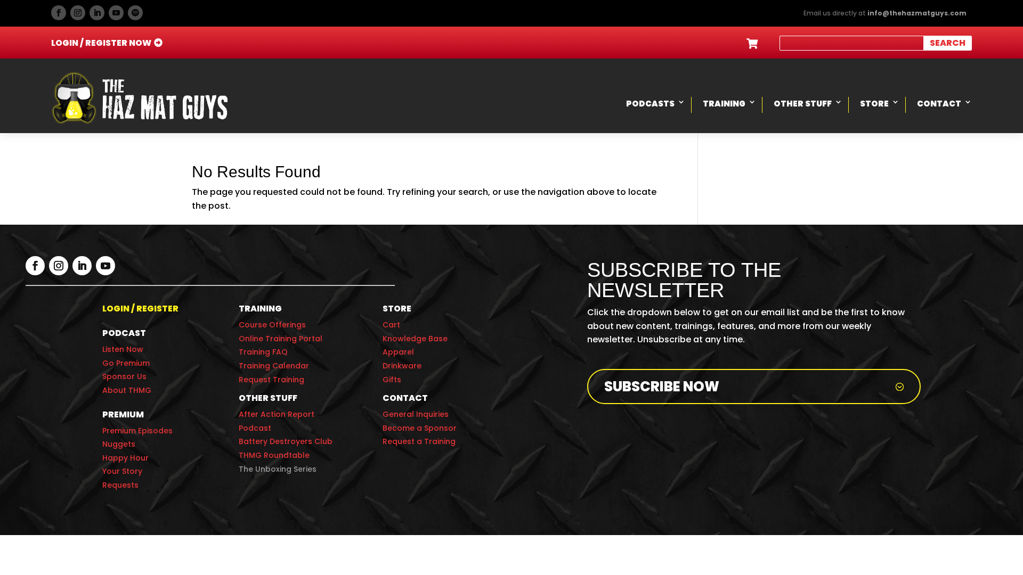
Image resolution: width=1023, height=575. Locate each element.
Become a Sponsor (420, 428)
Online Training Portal (280, 338)
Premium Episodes (137, 430)
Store (874, 103)
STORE (397, 308)
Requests (120, 485)
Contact (939, 103)
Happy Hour (125, 458)
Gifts (392, 379)
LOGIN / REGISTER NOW (101, 43)
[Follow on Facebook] (58, 12)
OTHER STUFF (268, 398)
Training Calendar (274, 365)
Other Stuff (803, 103)
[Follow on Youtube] (116, 12)
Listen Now (122, 349)
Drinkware (402, 365)
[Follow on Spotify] (135, 12)
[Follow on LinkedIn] (97, 12)
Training (724, 103)
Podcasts (650, 103)
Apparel (398, 352)
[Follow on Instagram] (77, 12)
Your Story (122, 471)
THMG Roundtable (274, 455)
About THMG (126, 390)
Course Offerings (272, 324)
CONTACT (405, 398)
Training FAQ (263, 352)
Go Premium (126, 363)
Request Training (271, 379)
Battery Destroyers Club (285, 441)
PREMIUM (123, 414)
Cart (391, 324)
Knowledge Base (415, 338)
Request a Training (419, 441)
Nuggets (118, 444)
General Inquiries (416, 414)
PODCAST (124, 333)
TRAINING (260, 308)
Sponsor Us (124, 376)
